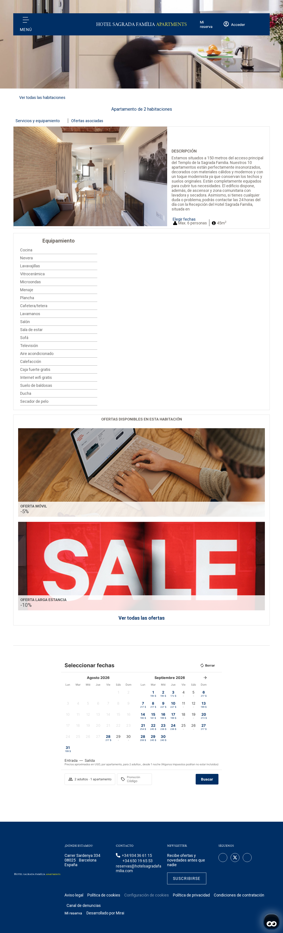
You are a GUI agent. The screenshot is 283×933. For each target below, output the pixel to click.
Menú (26, 29)
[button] (18, 176)
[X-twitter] (235, 857)
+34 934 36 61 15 (137, 855)
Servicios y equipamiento (37, 120)
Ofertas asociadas (87, 120)
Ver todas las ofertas (142, 618)
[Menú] (26, 20)
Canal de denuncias (84, 905)
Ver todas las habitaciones (42, 97)
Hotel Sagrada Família (141, 24)
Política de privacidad (191, 895)
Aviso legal (74, 895)
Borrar (210, 665)
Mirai (120, 913)
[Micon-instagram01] (247, 857)
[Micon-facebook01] (222, 857)
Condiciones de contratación (239, 895)
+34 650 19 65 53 (137, 860)
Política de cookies (103, 895)
